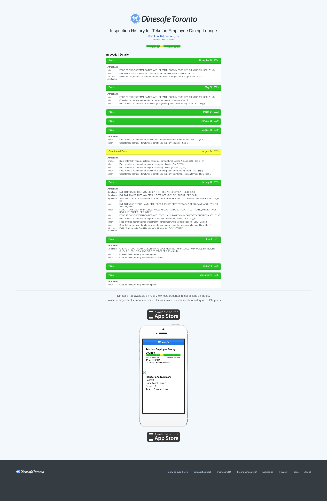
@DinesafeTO (223, 472)
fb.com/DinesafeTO (247, 472)
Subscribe (267, 472)
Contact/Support (202, 472)
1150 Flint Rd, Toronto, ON (163, 36)
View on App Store (178, 472)
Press (296, 472)
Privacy (283, 472)
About (307, 472)
